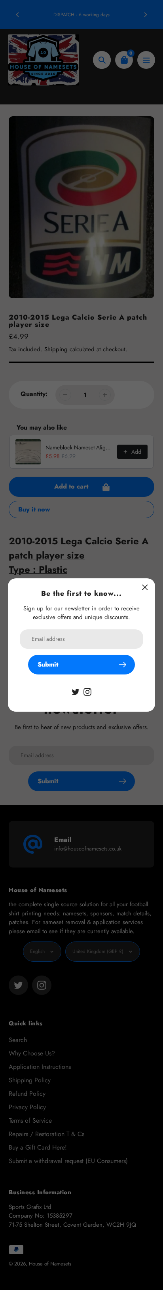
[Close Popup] (145, 587)
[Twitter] (76, 690)
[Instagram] (87, 690)
